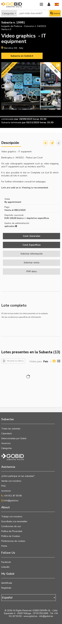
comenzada (7, 118)
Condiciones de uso (11, 526)
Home (4, 545)
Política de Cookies (10, 536)
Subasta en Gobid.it (21, 55)
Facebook (6, 562)
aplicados (9, 226)
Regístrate (6, 587)
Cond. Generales (31, 236)
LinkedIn (5, 566)
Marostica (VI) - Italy (13, 47)
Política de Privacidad (11, 531)
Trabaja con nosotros (11, 516)
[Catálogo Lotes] (45, 142)
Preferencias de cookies (13, 541)
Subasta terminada (11, 122)
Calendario (6, 433)
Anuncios (6, 443)
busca (56, 13)
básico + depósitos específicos (33, 218)
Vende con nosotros (11, 480)
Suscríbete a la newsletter (14, 521)
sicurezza (6, 490)
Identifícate (6, 582)
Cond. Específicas (32, 244)
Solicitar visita (31, 262)
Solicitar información (32, 253)
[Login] (49, 4)
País (45, 361)
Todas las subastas (10, 428)
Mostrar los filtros (15, 360)
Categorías (8, 13)
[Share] (52, 142)
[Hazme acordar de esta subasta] (58, 142)
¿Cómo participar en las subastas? (17, 476)
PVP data (31, 271)
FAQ (3, 485)
